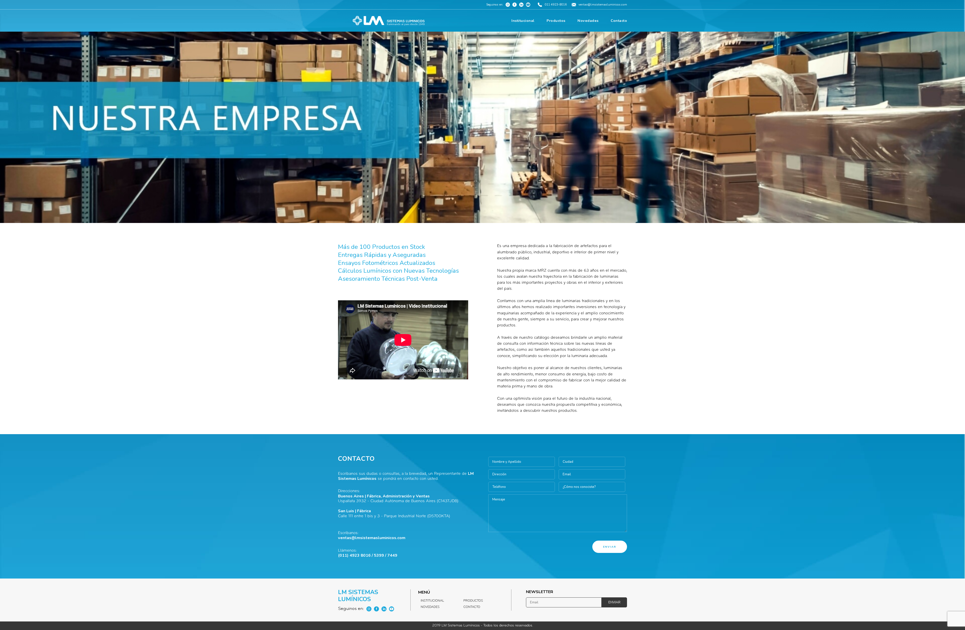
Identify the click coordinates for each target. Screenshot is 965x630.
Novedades (430, 607)
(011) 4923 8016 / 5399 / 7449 (367, 555)
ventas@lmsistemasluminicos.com (371, 538)
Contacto (471, 607)
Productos (473, 600)
